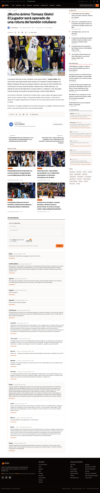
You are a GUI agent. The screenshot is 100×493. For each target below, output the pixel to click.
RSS (86, 1)
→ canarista (18, 351)
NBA (24, 5)
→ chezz (17, 417)
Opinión (58, 5)
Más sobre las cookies (77, 488)
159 (22, 180)
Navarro (86, 181)
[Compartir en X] (18, 32)
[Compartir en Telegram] (25, 32)
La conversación (81, 1)
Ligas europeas (74, 473)
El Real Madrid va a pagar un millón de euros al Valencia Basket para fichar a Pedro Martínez (79, 68)
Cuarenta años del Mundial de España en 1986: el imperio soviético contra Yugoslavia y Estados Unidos (82, 39)
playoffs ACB (72, 179)
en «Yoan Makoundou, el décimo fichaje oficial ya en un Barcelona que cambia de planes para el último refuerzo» (81, 118)
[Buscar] (97, 5)
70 (21, 211)
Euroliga (18, 5)
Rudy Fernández (73, 181)
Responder (12, 258)
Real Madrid (72, 172)
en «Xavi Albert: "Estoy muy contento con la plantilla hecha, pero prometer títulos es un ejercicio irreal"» (81, 155)
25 (49, 180)
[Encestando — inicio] (5, 5)
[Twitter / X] (2, 477)
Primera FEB (88, 477)
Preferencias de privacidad (93, 488)
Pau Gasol (79, 179)
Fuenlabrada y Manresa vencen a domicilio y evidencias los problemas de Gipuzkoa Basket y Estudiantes (19, 205)
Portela (78, 183)
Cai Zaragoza (88, 176)
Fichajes (29, 5)
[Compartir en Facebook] (22, 32)
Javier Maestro (13, 27)
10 (49, 211)
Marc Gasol (72, 183)
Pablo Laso (84, 174)
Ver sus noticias (57, 124)
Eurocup (52, 5)
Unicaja (84, 172)
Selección (36, 5)
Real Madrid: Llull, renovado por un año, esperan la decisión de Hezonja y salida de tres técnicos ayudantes (80, 96)
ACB (13, 5)
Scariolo (80, 181)
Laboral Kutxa (73, 176)
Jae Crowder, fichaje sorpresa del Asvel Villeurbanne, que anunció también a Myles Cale (81, 56)
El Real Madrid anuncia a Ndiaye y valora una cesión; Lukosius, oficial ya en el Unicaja (82, 15)
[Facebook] (6, 477)
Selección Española (90, 469)
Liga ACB (15, 10)
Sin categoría (73, 469)
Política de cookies (66, 488)
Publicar (59, 245)
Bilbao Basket (78, 174)
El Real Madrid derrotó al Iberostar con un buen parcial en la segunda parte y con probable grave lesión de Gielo (20, 173)
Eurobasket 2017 (74, 477)
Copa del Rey (44, 5)
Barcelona (79, 172)
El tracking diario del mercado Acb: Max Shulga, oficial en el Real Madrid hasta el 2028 (82, 48)
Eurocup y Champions (90, 473)
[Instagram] (9, 477)
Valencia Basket (86, 179)
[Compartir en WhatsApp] (15, 32)
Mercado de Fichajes (90, 466)
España (71, 174)
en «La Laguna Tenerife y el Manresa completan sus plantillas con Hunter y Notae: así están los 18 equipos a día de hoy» (81, 164)
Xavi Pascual (80, 176)
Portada (9, 10)
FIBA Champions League (91, 475)
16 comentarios (49, 27)
